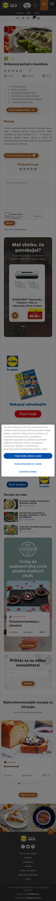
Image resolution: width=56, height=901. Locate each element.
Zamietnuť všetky (28, 471)
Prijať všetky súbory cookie (28, 455)
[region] (28, 451)
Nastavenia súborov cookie (28, 463)
